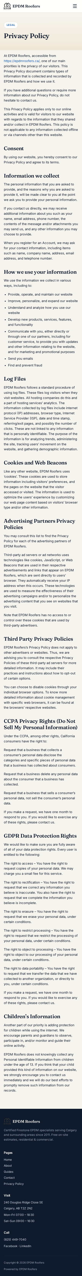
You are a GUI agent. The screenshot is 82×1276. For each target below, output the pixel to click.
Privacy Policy (14, 1184)
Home (8, 1159)
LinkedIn (25, 1246)
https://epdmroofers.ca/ (21, 61)
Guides (8, 1172)
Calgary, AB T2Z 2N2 (18, 1208)
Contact (9, 1177)
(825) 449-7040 (15, 1239)
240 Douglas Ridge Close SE (23, 1202)
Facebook (10, 1246)
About (8, 1165)
